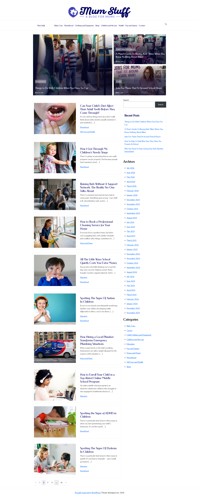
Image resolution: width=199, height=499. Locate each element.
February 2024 (133, 299)
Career (118, 81)
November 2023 (133, 313)
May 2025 (131, 231)
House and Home (86, 243)
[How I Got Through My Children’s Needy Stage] (55, 157)
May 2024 (131, 285)
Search (126, 100)
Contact (142, 25)
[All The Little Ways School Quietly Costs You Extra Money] (55, 270)
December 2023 (133, 308)
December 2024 (133, 254)
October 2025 (132, 209)
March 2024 (131, 294)
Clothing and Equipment (84, 25)
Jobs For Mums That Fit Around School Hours (139, 88)
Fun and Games (131, 25)
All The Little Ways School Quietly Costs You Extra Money (98, 261)
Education (83, 277)
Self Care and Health (87, 132)
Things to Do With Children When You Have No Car (61, 88)
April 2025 (131, 236)
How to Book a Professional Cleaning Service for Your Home (96, 225)
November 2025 (133, 204)
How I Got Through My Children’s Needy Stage (94, 150)
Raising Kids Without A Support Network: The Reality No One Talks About (98, 187)
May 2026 (131, 177)
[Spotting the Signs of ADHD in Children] (55, 421)
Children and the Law (109, 25)
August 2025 (132, 218)
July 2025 (130, 222)
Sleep (97, 25)
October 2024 (132, 263)
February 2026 (133, 191)
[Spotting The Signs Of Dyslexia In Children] (55, 459)
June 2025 (131, 227)
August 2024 (132, 272)
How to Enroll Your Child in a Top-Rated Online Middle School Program (97, 378)
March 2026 (131, 186)
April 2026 (131, 181)
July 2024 (130, 276)
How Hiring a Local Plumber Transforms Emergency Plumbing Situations (97, 340)
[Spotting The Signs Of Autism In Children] (55, 309)
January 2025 (132, 249)
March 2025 (131, 240)
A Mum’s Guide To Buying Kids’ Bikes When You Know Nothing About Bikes (140, 55)
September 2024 (133, 267)
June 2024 (131, 281)
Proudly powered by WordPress (88, 493)
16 (61, 482)
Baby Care (58, 25)
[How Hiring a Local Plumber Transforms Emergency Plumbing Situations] (55, 347)
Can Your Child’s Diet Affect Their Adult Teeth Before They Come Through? (97, 109)
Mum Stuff (41, 25)
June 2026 (131, 172)
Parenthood (68, 25)
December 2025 (133, 200)
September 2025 (133, 213)
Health (121, 25)
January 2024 (132, 304)
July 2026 (130, 168)
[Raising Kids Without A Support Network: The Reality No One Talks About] (55, 194)
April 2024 (131, 290)
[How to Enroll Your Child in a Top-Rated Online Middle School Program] (55, 385)
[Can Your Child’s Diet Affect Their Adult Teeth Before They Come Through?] (55, 118)
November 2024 (133, 258)
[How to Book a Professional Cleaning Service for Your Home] (55, 232)
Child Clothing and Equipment (125, 49)
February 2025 (133, 245)
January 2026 (132, 195)
